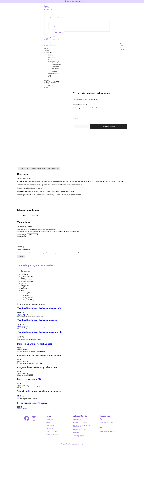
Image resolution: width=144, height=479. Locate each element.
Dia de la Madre (56, 64)
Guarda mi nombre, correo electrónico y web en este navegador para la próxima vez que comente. (49, 253)
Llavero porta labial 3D (29, 379)
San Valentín (55, 68)
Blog (46, 87)
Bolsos (50, 54)
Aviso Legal (77, 419)
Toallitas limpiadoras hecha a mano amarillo (39, 332)
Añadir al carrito (109, 126)
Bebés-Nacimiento (53, 73)
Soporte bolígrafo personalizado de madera (39, 391)
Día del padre (55, 66)
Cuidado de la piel (53, 59)
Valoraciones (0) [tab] (53, 168)
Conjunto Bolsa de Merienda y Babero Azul (39, 355)
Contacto (50, 85)
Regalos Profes (56, 63)
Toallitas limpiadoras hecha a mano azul (37, 320)
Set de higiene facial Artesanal (32, 403)
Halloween (55, 70)
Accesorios (51, 56)
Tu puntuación (22, 234)
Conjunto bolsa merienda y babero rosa (37, 367)
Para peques (51, 57)
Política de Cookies (79, 430)
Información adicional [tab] (37, 168)
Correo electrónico (23, 249)
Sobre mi (50, 84)
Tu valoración (22, 236)
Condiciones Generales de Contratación (81, 426)
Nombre (20, 246)
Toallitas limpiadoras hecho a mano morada (39, 308)
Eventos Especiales (53, 61)
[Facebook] (26, 418)
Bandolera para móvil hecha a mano (35, 344)
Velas (49, 75)
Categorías (48, 52)
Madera (50, 77)
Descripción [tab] (24, 168)
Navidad (54, 71)
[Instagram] (33, 418)
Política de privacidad (80, 422)
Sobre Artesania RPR (51, 82)
